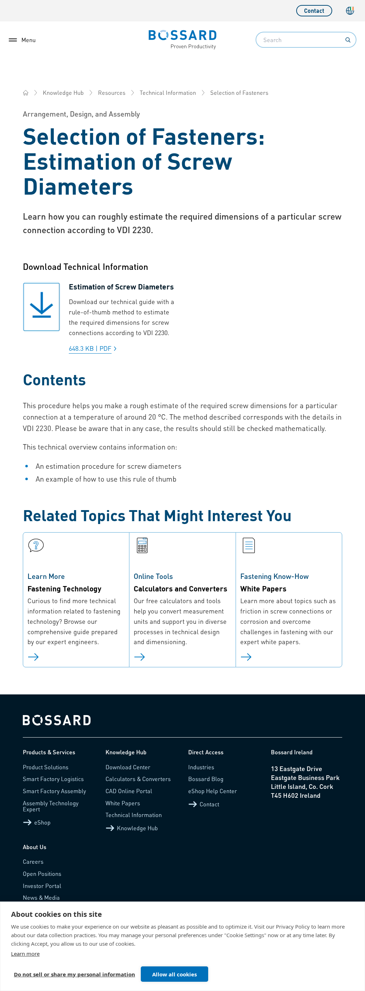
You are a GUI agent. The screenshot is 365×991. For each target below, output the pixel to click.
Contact (314, 10)
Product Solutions (45, 767)
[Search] (348, 40)
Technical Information (168, 92)
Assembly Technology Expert (50, 806)
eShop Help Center (212, 791)
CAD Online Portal (129, 791)
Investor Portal (42, 885)
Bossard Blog (205, 778)
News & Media (41, 897)
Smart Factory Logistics (53, 778)
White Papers (123, 803)
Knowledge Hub (63, 92)
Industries (201, 767)
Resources (111, 92)
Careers (33, 861)
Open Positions (42, 873)
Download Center (128, 767)
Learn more (25, 953)
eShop (42, 822)
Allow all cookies (174, 974)
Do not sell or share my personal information (74, 974)
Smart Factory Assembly (54, 791)
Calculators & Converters (138, 778)
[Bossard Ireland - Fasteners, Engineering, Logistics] (26, 93)
